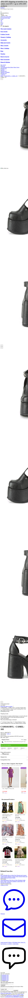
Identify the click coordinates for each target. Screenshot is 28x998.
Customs (13, 876)
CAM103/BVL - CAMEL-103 (10, 76)
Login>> (5, 792)
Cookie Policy (20, 881)
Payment (5, 876)
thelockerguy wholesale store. (13, 995)
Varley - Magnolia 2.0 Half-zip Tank (8, 788)
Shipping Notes (4, 757)
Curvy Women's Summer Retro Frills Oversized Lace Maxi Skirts (20, 860)
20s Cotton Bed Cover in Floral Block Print (7, 837)
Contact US (3, 885)
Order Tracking (19, 876)
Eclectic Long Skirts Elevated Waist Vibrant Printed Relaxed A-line (20, 837)
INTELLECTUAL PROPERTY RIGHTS (14, 996)
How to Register (4, 875)
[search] (1, 11)
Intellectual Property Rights (9, 877)
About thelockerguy (5, 880)
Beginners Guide (21, 880)
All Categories (8, 882)
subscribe (3, 985)
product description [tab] (5, 718)
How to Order (11, 875)
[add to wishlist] (1, 754)
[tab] (14, 719)
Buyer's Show (15, 880)
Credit (2, 876)
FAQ (7, 885)
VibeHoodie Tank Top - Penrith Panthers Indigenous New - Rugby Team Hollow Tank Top (7, 815)
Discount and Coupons (22, 875)
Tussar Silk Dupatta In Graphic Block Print (20, 815)
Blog (10, 880)
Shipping (9, 876)
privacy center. (20, 994)
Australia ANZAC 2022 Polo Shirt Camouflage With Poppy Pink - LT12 (7, 860)
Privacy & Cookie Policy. (6, 993)
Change (25, 739)
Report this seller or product (6, 706)
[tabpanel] (14, 722)
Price (15, 875)
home (2, 76)
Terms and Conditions (12, 881)
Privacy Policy (4, 881)
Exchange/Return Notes (5, 759)
